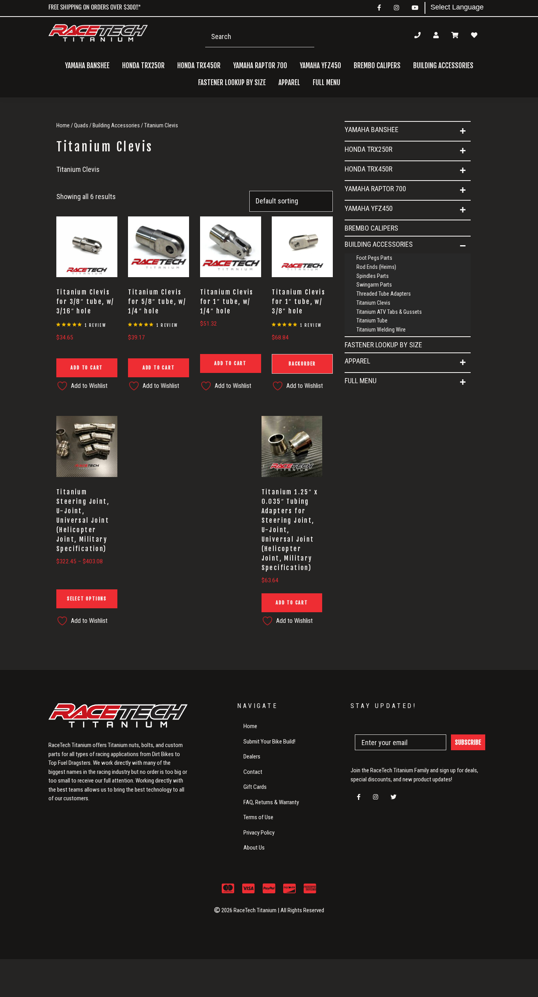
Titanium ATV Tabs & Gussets (389, 312)
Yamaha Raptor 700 (375, 188)
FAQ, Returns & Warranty (271, 802)
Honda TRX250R (368, 149)
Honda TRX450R (368, 169)
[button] (463, 131)
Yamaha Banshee (372, 129)
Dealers (251, 756)
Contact (252, 771)
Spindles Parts (372, 276)
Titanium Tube (372, 320)
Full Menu (361, 380)
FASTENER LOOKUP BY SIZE (232, 82)
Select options (87, 599)
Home (63, 125)
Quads (81, 125)
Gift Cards (255, 786)
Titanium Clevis (373, 303)
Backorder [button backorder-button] (302, 364)
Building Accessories (116, 125)
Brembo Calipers (377, 65)
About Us (254, 847)
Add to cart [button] (86, 368)
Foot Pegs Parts (374, 258)
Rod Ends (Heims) (376, 267)
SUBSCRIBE (468, 742)
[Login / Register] (436, 35)
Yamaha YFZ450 (369, 208)
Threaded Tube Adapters (383, 294)
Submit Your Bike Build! (269, 741)
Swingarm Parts (374, 284)
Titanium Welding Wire (381, 329)
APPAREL (357, 361)
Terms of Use (258, 817)
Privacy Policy (259, 832)
